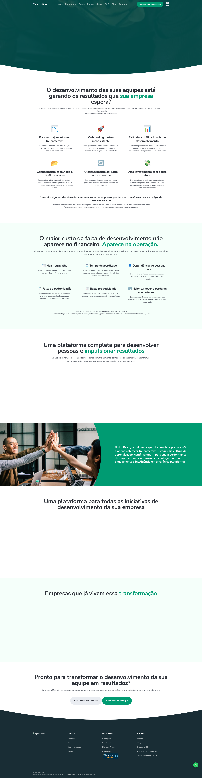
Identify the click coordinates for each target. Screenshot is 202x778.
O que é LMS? (142, 747)
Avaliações (106, 751)
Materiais (140, 739)
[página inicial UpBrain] (40, 4)
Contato (123, 4)
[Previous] (44, 638)
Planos (90, 4)
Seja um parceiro (74, 747)
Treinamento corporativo (147, 751)
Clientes (71, 743)
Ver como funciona (120, 63)
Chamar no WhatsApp (117, 700)
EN (167, 3)
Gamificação (107, 743)
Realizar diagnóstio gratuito (87, 63)
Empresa (71, 739)
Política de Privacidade (67, 774)
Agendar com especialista (150, 4)
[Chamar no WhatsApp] (195, 764)
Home (60, 4)
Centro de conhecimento (147, 755)
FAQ (107, 4)
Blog (114, 4)
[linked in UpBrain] (159, 773)
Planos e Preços (109, 747)
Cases (82, 4)
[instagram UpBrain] (140, 773)
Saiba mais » (66, 391)
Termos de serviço (82, 774)
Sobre (99, 4)
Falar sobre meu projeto (86, 700)
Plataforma (70, 4)
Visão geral (107, 739)
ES (167, 5)
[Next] (157, 638)
